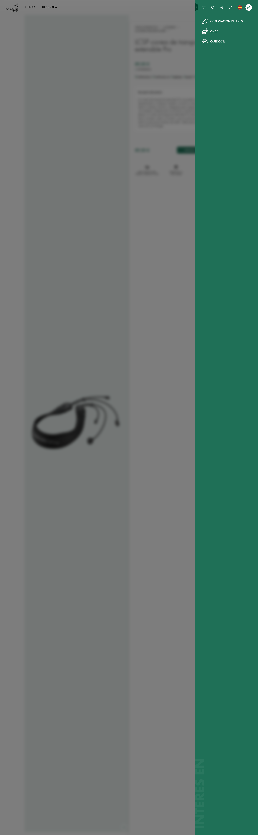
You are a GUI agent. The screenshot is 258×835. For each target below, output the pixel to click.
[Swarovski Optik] (12, 7)
